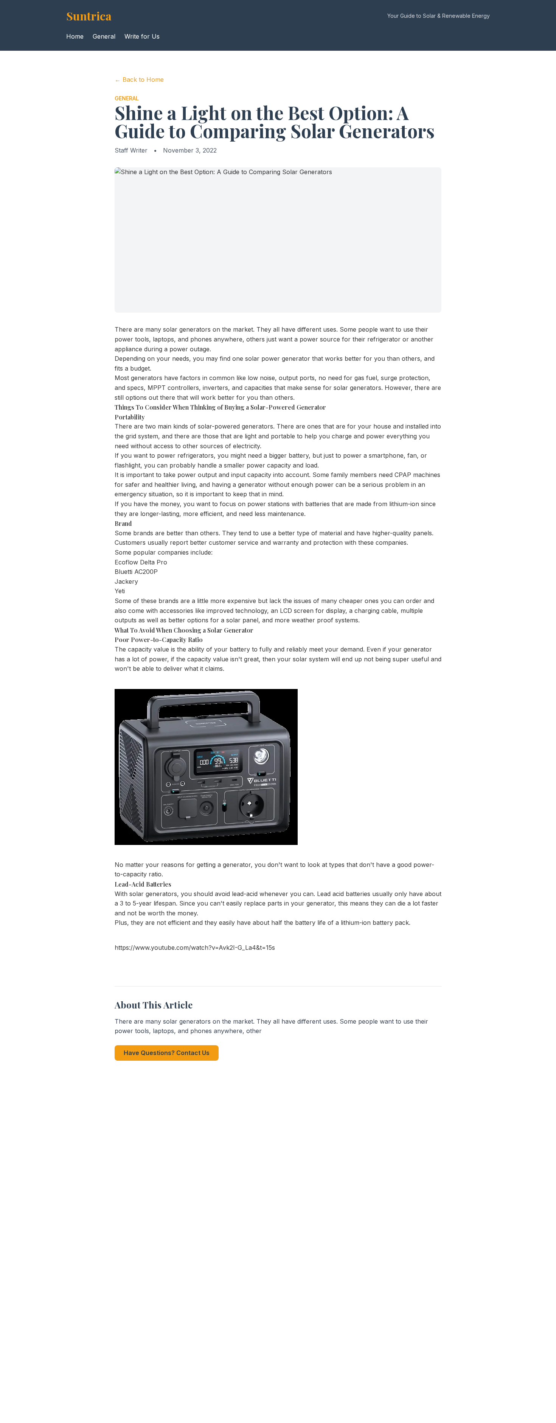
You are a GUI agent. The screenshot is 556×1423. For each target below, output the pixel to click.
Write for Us (142, 36)
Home (75, 36)
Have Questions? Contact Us (167, 1053)
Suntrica (89, 16)
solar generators (187, 329)
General (104, 36)
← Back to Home (139, 79)
